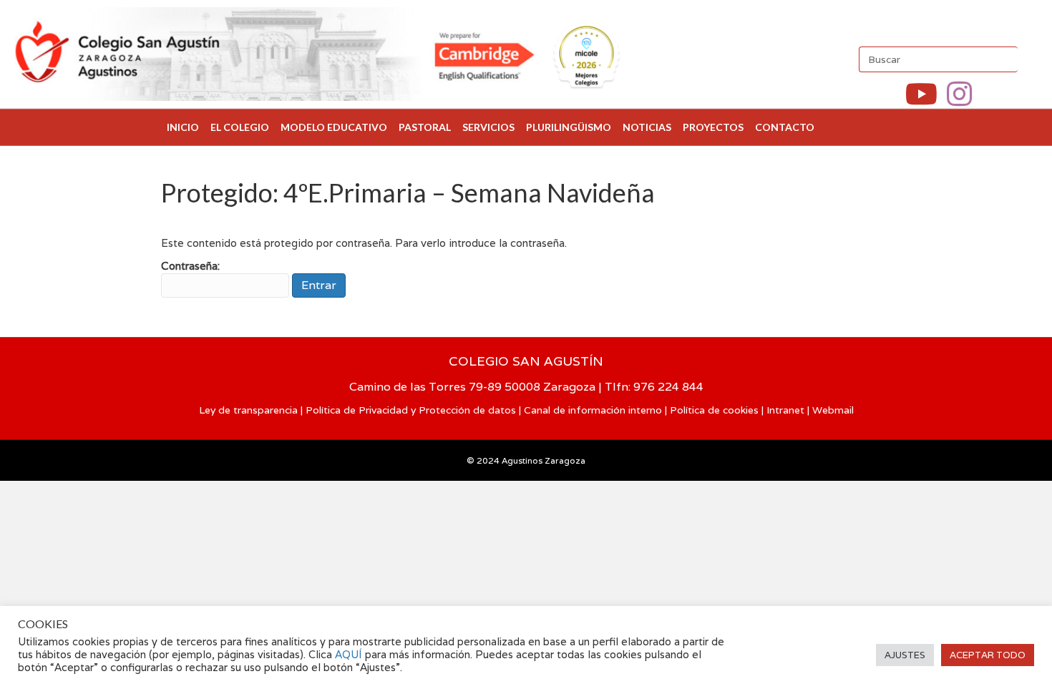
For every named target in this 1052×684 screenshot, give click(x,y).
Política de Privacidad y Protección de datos (411, 410)
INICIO (183, 127)
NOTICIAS (647, 127)
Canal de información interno (593, 410)
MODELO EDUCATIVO (334, 127)
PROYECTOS (713, 127)
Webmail (833, 410)
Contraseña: (190, 266)
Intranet (785, 410)
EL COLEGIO (239, 127)
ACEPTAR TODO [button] (988, 655)
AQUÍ (350, 654)
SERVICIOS (488, 127)
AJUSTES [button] (905, 655)
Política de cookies (714, 410)
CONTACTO (784, 127)
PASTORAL (425, 127)
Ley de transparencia (248, 410)
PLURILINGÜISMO (568, 127)
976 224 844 (668, 386)
